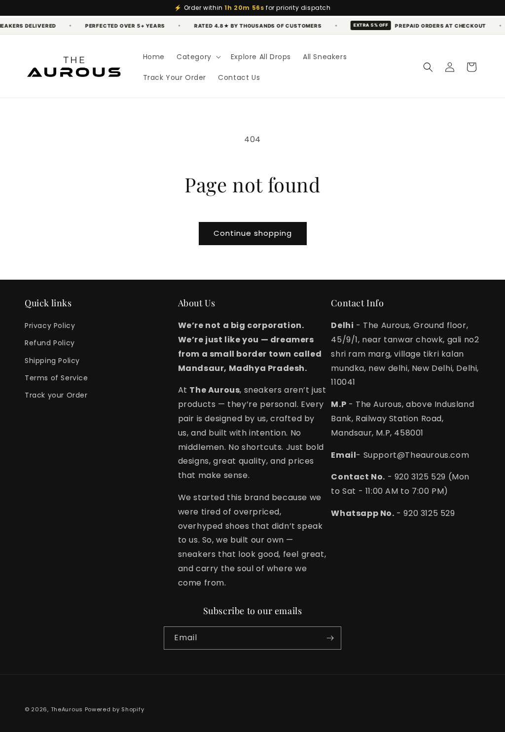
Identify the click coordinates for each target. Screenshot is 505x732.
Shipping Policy (52, 361)
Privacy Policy (50, 325)
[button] (198, 56)
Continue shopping (253, 233)
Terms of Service (56, 378)
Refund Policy (50, 343)
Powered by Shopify (114, 709)
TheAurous (67, 709)
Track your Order (56, 395)
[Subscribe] (330, 638)
